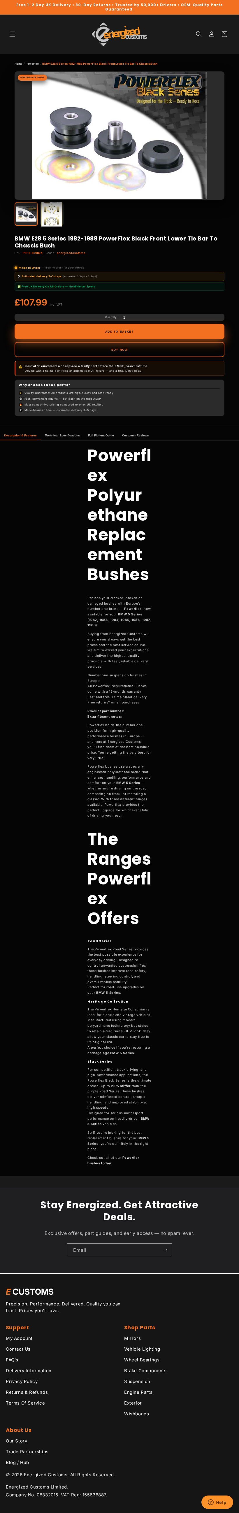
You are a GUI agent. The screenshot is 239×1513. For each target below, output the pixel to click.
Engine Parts (138, 1392)
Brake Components (145, 1370)
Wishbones (136, 1414)
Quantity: (111, 317)
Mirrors (132, 1338)
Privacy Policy (22, 1381)
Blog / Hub (17, 1462)
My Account (19, 1338)
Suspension (137, 1381)
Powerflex (33, 63)
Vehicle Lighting (142, 1349)
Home (18, 63)
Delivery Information (29, 1370)
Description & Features (20, 435)
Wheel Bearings (141, 1360)
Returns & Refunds (27, 1392)
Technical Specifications (62, 435)
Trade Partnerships (27, 1451)
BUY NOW (119, 349)
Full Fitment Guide (101, 435)
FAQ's (12, 1360)
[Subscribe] (165, 1250)
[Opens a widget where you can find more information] (217, 1503)
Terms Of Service (25, 1403)
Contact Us (18, 1349)
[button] (12, 34)
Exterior (133, 1403)
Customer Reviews (135, 435)
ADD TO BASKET (119, 331)
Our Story (16, 1441)
